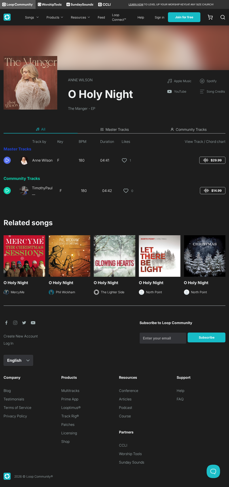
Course (125, 416)
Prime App (69, 399)
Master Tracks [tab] (117, 129)
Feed (101, 17)
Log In (8, 343)
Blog (7, 390)
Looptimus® (71, 407)
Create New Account (21, 336)
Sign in (159, 17)
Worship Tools (130, 454)
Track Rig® (70, 416)
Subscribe (206, 337)
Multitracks (70, 390)
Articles (125, 399)
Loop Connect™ (119, 17)
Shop (65, 441)
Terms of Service (17, 407)
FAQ (180, 399)
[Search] (222, 17)
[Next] (222, 257)
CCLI (123, 445)
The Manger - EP (81, 108)
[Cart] (210, 17)
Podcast (125, 407)
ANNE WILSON (80, 80)
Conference (128, 390)
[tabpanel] (114, 169)
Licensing (69, 433)
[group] (212, 160)
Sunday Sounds (131, 462)
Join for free (184, 17)
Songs (29, 17)
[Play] (7, 160)
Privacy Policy (15, 416)
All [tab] (43, 129)
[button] (10, 160)
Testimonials (14, 399)
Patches (67, 424)
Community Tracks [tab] (191, 129)
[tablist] (114, 129)
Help (141, 17)
